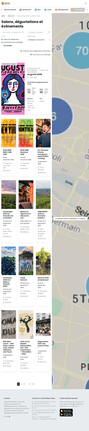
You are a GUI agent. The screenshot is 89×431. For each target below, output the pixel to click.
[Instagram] (4, 417)
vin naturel (78, 402)
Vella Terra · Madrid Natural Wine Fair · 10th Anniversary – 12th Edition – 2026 (25, 347)
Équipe (34, 417)
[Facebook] (9, 417)
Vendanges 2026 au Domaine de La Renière (8, 215)
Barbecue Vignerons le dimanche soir (25, 215)
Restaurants (26, 10)
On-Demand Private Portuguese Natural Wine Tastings (43, 154)
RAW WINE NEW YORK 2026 (7, 152)
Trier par (31, 36)
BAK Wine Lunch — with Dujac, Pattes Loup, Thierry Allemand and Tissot (8, 346)
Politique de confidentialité (48, 419)
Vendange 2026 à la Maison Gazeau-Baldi (7, 282)
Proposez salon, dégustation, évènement (37, 51)
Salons (5, 39)
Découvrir (11, 16)
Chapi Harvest (23, 279)
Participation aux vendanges (13, 42)
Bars (39, 10)
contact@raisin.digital (40, 412)
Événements (79, 10)
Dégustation (15, 39)
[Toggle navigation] (86, 3)
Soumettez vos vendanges (42, 55)
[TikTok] (7, 417)
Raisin (3, 16)
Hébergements (63, 10)
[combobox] (39, 40)
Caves (49, 10)
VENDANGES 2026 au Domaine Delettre (42, 215)
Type (3, 36)
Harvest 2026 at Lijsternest (43, 279)
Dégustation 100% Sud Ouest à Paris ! (43, 344)
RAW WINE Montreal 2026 (24, 152)
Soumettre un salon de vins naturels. (46, 410)
